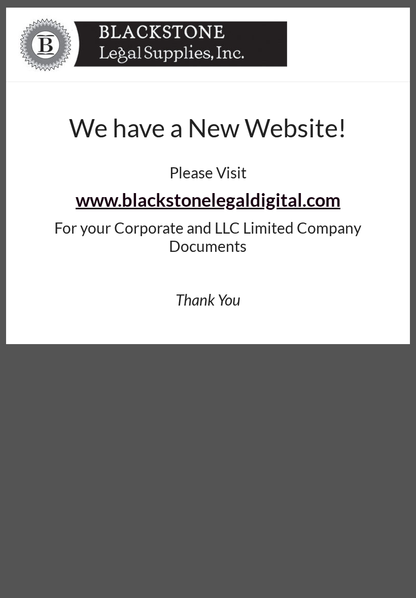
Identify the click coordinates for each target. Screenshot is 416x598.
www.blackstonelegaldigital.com (208, 200)
